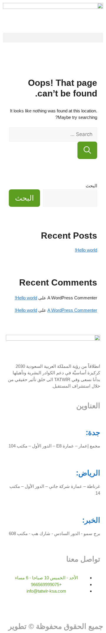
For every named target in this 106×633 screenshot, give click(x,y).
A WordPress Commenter (72, 310)
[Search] (87, 150)
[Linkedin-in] (82, 609)
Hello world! (86, 249)
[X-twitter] (66, 609)
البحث (91, 185)
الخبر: (91, 520)
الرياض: (88, 473)
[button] (53, 37)
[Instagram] (98, 609)
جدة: (93, 432)
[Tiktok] (51, 609)
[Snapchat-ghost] (35, 609)
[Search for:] (53, 134)
